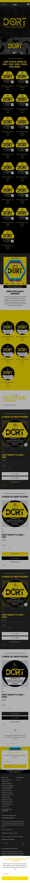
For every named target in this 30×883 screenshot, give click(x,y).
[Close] (27, 858)
